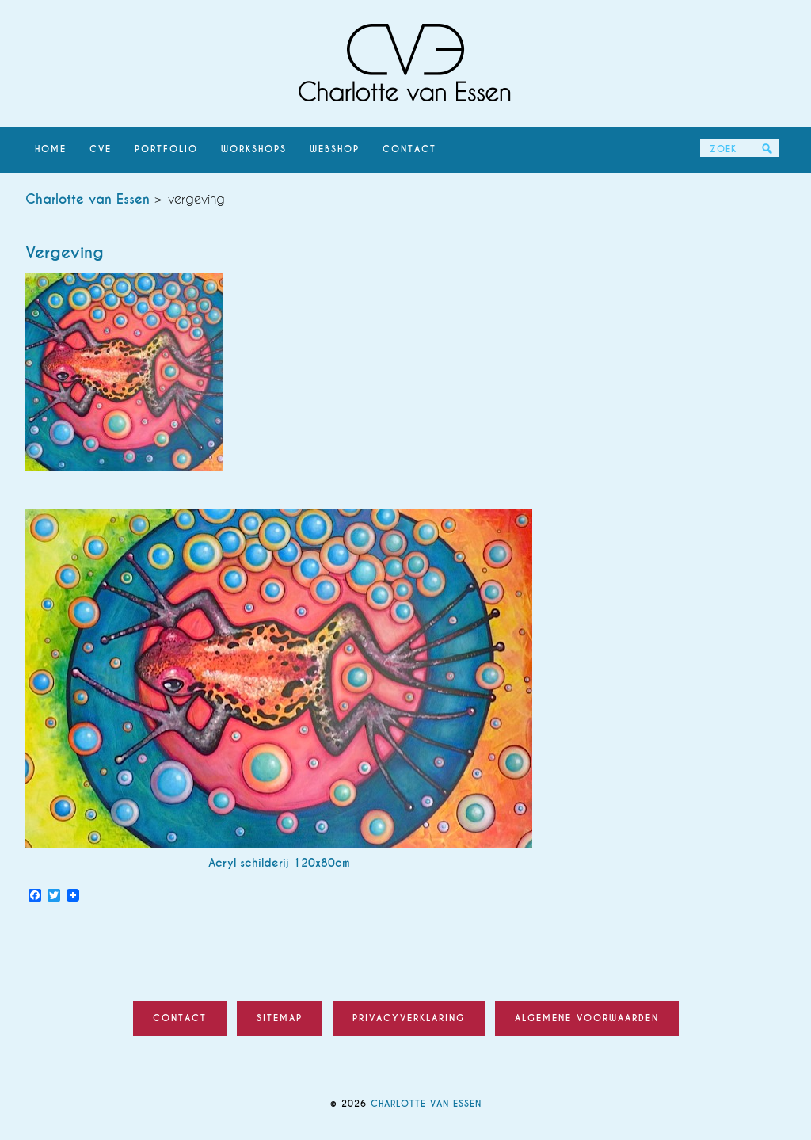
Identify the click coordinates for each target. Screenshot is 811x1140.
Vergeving (64, 252)
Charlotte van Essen (405, 63)
